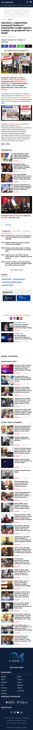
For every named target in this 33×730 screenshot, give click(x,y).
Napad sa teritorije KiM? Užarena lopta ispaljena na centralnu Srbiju (23, 461)
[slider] (15, 208)
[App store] (10, 702)
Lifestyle (4, 693)
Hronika (4, 688)
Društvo (4, 691)
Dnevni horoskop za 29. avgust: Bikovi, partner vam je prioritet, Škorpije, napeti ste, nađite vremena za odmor (18, 263)
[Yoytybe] (18, 712)
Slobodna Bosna (14, 124)
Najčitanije (16, 231)
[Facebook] (11, 318)
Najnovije (4, 5)
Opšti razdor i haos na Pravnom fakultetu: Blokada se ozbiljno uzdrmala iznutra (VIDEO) (22, 583)
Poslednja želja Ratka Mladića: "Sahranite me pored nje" (21, 438)
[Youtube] (21, 318)
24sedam (4, 218)
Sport (24, 5)
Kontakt (11, 718)
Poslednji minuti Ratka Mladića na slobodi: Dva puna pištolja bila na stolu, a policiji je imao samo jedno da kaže (23, 390)
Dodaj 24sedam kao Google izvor (18, 51)
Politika (19, 5)
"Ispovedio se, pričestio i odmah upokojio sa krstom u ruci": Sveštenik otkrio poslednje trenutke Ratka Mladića (22, 539)
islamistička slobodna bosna (12, 282)
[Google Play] (22, 702)
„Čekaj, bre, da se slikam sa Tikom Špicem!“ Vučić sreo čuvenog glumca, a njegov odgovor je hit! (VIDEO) (22, 401)
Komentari (27, 231)
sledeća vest (18, 333)
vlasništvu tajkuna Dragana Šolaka (13, 80)
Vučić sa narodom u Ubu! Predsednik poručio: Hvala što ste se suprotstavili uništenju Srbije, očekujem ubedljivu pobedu (23, 517)
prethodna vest (19, 322)
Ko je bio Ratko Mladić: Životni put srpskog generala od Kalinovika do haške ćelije (22, 605)
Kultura (19, 679)
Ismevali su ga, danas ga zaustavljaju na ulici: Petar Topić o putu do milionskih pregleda (18, 237)
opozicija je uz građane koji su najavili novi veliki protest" (16, 97)
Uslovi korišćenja (11, 723)
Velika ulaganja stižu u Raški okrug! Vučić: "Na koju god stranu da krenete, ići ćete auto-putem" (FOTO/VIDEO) (22, 572)
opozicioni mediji (19, 279)
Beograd (20, 685)
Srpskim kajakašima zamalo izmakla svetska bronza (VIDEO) (17, 243)
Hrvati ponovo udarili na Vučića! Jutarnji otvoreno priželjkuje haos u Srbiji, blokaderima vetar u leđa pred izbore (22, 616)
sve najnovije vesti (16, 270)
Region (19, 688)
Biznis (19, 677)
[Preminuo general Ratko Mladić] (7, 474)
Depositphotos (22, 723)
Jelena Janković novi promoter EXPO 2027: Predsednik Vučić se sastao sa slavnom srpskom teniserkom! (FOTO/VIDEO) (21, 484)
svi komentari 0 (8, 298)
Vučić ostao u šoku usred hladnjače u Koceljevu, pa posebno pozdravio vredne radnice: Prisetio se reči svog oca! (23, 412)
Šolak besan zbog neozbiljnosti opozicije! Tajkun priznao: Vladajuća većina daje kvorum (21, 166)
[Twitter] (17, 318)
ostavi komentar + (23, 297)
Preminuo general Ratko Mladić (22, 471)
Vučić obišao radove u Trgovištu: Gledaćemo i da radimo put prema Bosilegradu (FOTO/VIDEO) (23, 627)
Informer (4, 89)
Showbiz (30, 5)
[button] (16, 204)
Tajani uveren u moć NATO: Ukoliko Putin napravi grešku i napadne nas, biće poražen (18, 256)
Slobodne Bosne (20, 82)
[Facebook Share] (4, 46)
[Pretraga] (27, 2)
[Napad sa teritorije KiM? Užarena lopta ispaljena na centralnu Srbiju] (7, 463)
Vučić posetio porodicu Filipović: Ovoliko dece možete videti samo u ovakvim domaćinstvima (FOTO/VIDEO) (22, 528)
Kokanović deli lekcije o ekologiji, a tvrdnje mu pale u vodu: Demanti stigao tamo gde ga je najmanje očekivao (22, 594)
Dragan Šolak (6, 279)
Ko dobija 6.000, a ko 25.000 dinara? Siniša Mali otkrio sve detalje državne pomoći (22, 379)
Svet (2, 685)
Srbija (19, 682)
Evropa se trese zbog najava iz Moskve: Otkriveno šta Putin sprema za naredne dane (18, 249)
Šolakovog (13, 99)
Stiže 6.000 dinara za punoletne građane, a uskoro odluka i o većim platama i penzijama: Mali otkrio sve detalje (22, 638)
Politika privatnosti (20, 720)
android (20, 216)
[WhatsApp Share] (20, 46)
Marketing (26, 718)
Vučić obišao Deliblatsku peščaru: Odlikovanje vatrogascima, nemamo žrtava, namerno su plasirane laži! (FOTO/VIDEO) (22, 495)
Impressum (18, 718)
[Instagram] (14, 318)
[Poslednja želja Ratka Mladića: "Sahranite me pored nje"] (7, 441)
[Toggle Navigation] (31, 2)
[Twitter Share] (28, 46)
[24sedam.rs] (7, 2)
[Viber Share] (12, 46)
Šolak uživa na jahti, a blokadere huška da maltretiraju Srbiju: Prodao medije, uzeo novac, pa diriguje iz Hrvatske (23, 326)
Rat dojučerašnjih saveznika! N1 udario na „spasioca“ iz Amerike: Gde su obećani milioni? (23, 337)
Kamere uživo (12, 5)
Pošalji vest (10, 720)
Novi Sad (20, 693)
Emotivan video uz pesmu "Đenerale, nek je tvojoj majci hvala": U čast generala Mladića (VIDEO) (22, 367)
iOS (14, 216)
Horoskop (20, 691)
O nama (6, 718)
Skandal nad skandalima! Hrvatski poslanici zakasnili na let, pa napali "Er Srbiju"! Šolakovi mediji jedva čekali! (22, 187)
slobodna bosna (7, 285)
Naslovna (3, 19)
